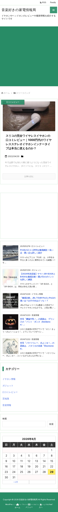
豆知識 (5, 398)
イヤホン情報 (8, 379)
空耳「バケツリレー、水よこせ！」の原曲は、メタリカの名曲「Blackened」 (37, 346)
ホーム (7, 93)
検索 (4, 418)
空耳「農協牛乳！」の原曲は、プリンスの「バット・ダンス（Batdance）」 (37, 322)
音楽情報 (6, 405)
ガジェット (7, 385)
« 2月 (16, 482)
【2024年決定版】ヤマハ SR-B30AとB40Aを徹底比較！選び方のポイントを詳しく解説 (37, 276)
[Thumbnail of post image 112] (29, 116)
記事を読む (29, 176)
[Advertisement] (29, 55)
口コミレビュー (10, 392)
